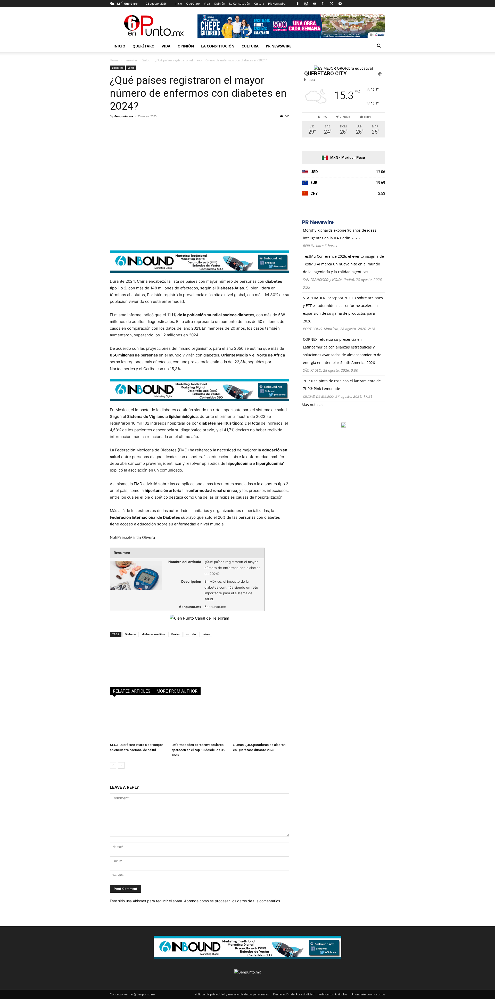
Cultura (259, 3)
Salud (146, 60)
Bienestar (130, 60)
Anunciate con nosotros (368, 994)
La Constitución (239, 3)
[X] (331, 3)
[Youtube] (340, 3)
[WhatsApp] (150, 128)
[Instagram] (306, 3)
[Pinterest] (323, 3)
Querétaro (193, 3)
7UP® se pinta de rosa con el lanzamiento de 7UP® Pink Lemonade (342, 384)
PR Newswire (276, 3)
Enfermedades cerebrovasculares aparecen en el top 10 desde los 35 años (198, 750)
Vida (207, 3)
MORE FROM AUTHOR (176, 691)
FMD (138, 483)
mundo (191, 634)
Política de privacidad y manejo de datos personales (232, 994)
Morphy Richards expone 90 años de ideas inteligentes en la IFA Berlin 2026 (339, 234)
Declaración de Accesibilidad (293, 994)
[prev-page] (113, 765)
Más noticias (312, 404)
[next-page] (121, 765)
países (206, 634)
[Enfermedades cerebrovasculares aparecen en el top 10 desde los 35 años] (199, 721)
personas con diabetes (259, 517)
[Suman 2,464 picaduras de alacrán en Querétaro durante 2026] (261, 721)
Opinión (219, 3)
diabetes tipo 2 (274, 483)
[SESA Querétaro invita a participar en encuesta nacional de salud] (138, 721)
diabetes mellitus (153, 634)
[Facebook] (297, 3)
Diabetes (130, 634)
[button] (379, 46)
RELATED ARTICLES (131, 691)
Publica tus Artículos (332, 994)
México (175, 634)
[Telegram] (162, 128)
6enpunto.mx (123, 116)
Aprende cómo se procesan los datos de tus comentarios (232, 901)
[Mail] (314, 3)
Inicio (178, 3)
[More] (174, 128)
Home (114, 60)
